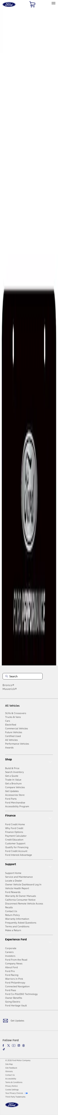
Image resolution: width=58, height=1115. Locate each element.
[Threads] (23, 1045)
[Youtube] (13, 1045)
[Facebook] (4, 1045)
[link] (9, 1064)
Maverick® (10, 689)
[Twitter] (8, 1045)
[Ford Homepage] (11, 1106)
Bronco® (8, 685)
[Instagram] (19, 1045)
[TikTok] (4, 1049)
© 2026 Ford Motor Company (17, 1060)
